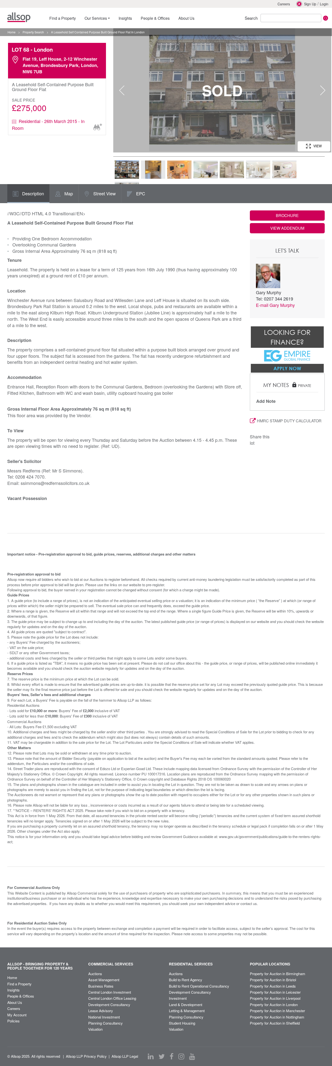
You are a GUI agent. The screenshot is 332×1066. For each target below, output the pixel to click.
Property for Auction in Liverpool (275, 998)
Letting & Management (187, 1010)
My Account (16, 1014)
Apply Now (287, 368)
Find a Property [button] (62, 18)
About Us (14, 1002)
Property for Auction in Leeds (273, 986)
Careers (284, 3)
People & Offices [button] (155, 18)
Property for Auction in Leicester (275, 992)
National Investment (104, 1016)
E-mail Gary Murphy (275, 305)
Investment (178, 998)
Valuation (95, 1029)
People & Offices (20, 996)
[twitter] (161, 1056)
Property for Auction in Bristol (273, 979)
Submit (325, 18)
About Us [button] (186, 18)
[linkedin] (150, 1056)
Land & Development (185, 1004)
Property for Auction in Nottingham (277, 1016)
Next (322, 90)
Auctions (95, 973)
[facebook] (171, 1056)
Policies (13, 1020)
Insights (13, 989)
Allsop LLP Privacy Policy (86, 1056)
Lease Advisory (100, 1010)
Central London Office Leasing (112, 998)
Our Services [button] (96, 18)
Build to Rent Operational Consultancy (199, 986)
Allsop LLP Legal (125, 1056)
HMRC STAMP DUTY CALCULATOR (289, 421)
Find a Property (19, 983)
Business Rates (101, 986)
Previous (121, 90)
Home (12, 977)
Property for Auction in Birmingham (277, 973)
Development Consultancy (109, 1004)
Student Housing (182, 1023)
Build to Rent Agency (185, 979)
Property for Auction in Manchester (277, 1010)
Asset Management (103, 979)
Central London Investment (109, 992)
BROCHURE (287, 215)
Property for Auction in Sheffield (275, 1023)
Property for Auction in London (274, 1004)
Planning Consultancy (105, 1023)
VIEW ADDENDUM (287, 228)
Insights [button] (125, 18)
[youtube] (192, 1056)
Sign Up (310, 3)
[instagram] (181, 1056)
